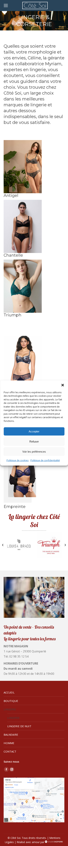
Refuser (34, 441)
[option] (18, 545)
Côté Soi (15, 838)
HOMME (9, 743)
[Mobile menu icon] (6, 5)
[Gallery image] (23, 166)
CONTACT (10, 751)
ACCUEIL (9, 692)
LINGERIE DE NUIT (19, 726)
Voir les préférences (34, 451)
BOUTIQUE (11, 701)
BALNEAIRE (11, 734)
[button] (62, 385)
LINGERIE (10, 709)
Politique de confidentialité (45, 460)
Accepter (34, 431)
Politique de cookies (18, 460)
